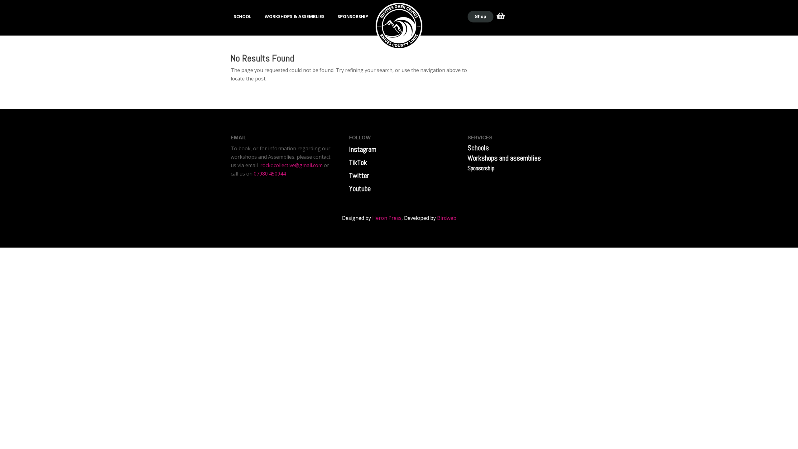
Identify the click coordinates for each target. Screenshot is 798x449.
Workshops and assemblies (504, 158)
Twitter (359, 175)
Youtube (360, 188)
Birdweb (446, 218)
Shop (480, 16)
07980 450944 (270, 173)
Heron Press (386, 218)
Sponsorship (481, 168)
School (243, 16)
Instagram (362, 149)
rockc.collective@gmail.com (291, 165)
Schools (478, 147)
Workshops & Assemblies (294, 16)
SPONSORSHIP (353, 16)
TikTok (358, 162)
